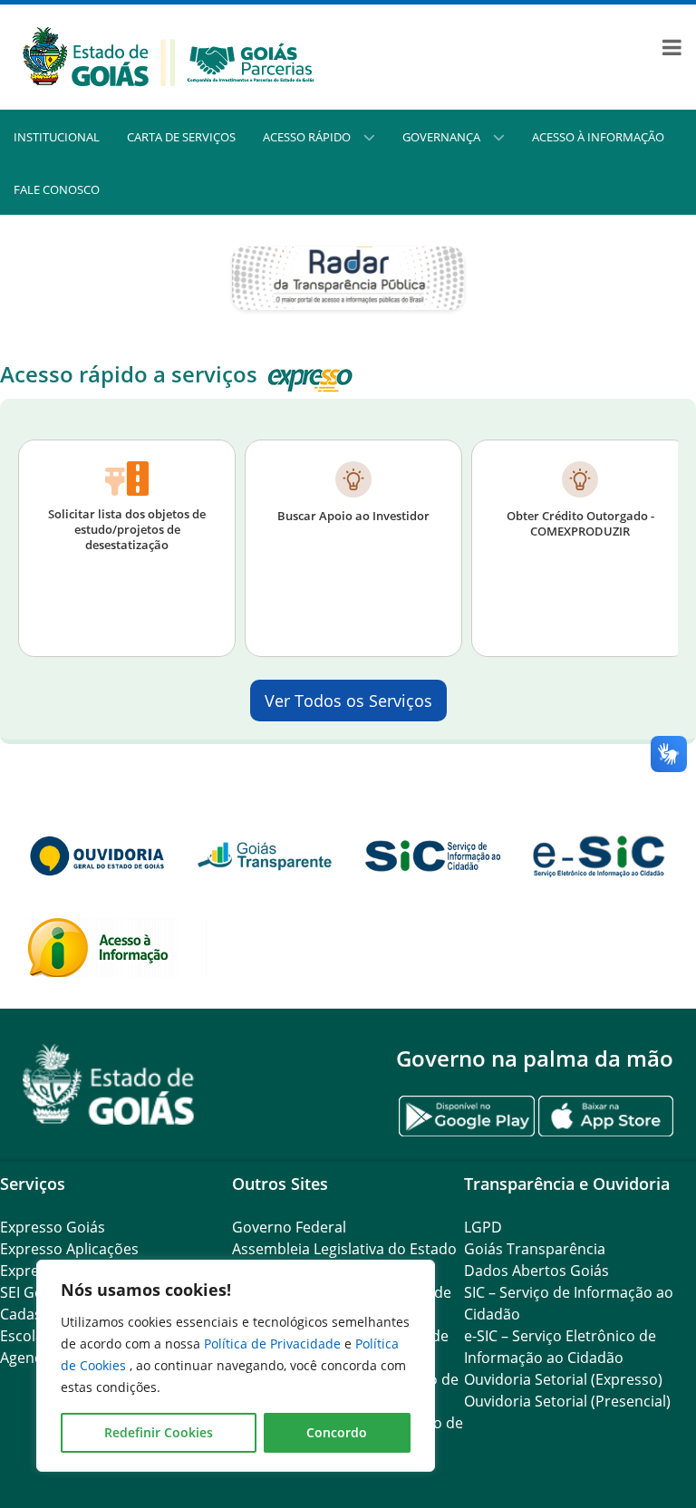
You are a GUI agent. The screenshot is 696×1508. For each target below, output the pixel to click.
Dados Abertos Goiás (536, 1271)
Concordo (336, 1432)
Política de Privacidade (274, 1343)
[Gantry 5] (109, 1084)
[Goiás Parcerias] (168, 55)
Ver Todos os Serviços (348, 700)
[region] (235, 1366)
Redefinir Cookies (158, 1432)
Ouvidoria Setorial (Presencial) (567, 1401)
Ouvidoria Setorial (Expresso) (563, 1379)
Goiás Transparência (534, 1249)
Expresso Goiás (52, 1227)
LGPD (483, 1227)
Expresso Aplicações (69, 1249)
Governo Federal (289, 1227)
